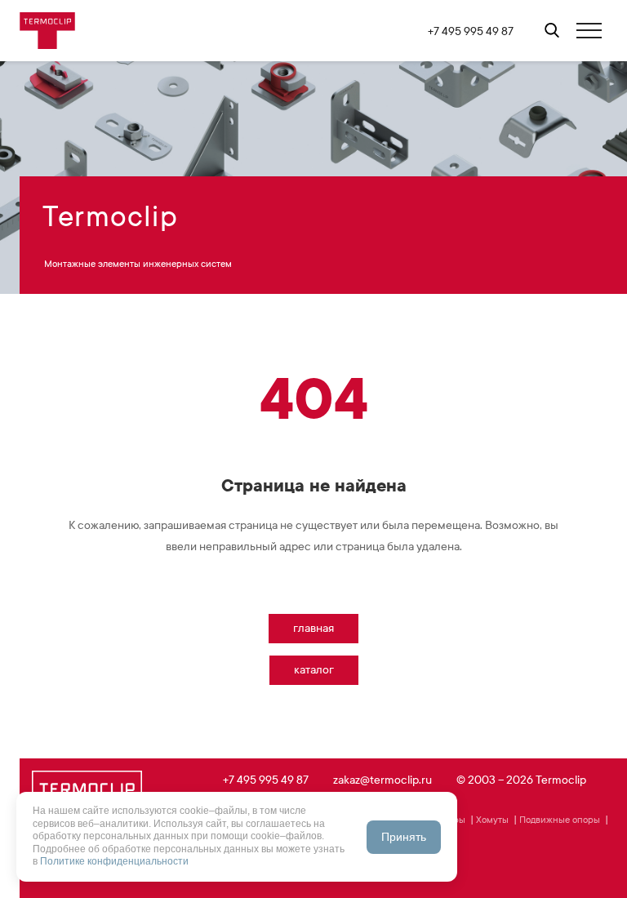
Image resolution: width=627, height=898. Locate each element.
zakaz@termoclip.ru (382, 780)
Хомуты (492, 819)
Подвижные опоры (559, 819)
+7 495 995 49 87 (471, 31)
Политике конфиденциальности (114, 861)
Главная (313, 628)
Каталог (314, 670)
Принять (403, 836)
